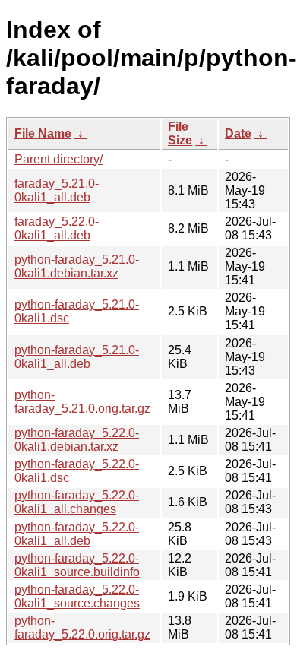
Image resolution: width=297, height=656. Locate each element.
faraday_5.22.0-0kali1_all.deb (56, 228)
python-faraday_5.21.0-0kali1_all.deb (76, 357)
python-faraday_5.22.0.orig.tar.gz (82, 627)
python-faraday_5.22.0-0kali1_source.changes (77, 596)
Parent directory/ (58, 159)
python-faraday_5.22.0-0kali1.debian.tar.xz (76, 439)
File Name (42, 133)
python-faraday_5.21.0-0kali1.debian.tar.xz (76, 266)
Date (238, 133)
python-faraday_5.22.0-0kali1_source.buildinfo (77, 565)
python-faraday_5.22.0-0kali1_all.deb (76, 534)
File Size (180, 133)
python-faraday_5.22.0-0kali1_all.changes (76, 502)
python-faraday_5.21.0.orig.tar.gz (82, 401)
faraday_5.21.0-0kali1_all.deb (56, 190)
